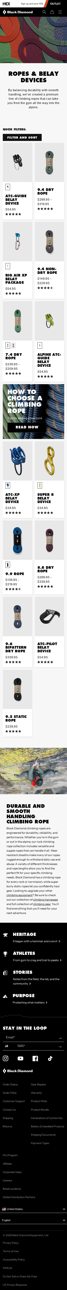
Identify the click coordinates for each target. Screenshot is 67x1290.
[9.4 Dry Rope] (49, 162)
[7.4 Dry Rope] (17, 320)
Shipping (8, 1118)
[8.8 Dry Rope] (49, 540)
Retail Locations (12, 1188)
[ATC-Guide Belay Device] (17, 162)
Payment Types (40, 1143)
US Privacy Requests (15, 1284)
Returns (7, 1126)
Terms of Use (11, 1251)
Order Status (10, 1084)
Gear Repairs (38, 1084)
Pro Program (10, 1155)
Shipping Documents (43, 1134)
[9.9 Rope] (17, 540)
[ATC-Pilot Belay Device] (49, 616)
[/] (18, 12)
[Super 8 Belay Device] (49, 461)
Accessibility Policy (14, 1259)
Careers (7, 1180)
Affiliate (7, 1163)
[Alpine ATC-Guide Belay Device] (49, 320)
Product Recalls (40, 1109)
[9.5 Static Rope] (17, 689)
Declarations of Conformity (47, 1118)
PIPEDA (7, 1268)
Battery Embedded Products (47, 1126)
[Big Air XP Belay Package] (17, 241)
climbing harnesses (45, 899)
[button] (44, 12)
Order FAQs (10, 1092)
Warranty (36, 1092)
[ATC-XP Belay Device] (17, 461)
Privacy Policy (11, 1243)
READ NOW (27, 427)
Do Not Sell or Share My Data (20, 1276)
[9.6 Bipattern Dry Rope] (17, 616)
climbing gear (41, 904)
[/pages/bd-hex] (6, 3)
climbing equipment (20, 895)
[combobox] (9, 1046)
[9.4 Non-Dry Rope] (49, 241)
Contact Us (9, 1109)
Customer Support (14, 1101)
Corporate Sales (12, 1172)
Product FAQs (39, 1101)
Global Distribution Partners (19, 1197)
